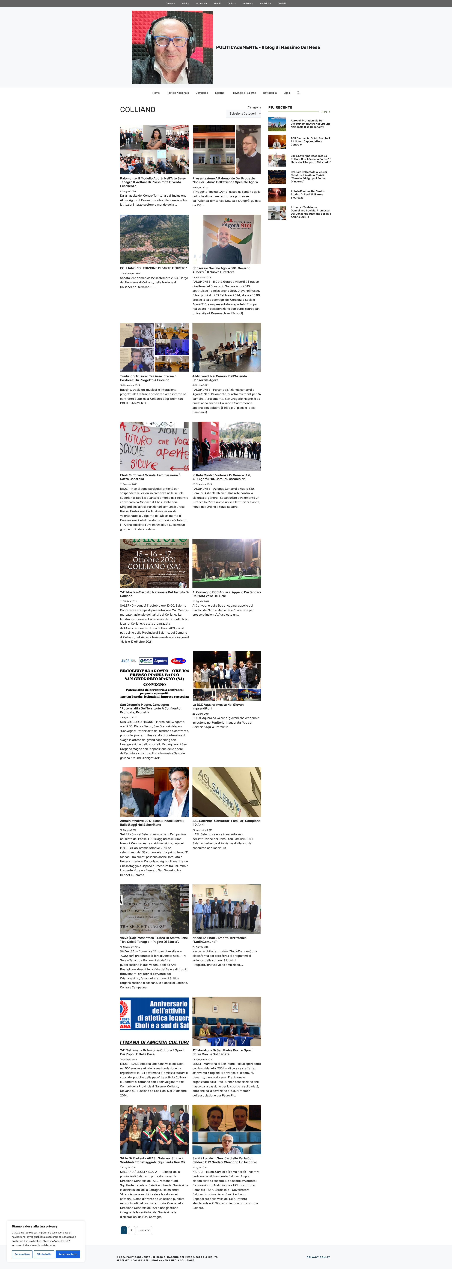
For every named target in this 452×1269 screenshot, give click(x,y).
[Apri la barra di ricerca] (298, 93)
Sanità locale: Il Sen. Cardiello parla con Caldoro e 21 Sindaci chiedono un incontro (224, 1160)
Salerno (219, 92)
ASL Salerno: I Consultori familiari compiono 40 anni (226, 823)
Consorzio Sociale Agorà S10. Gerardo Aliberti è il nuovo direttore (221, 270)
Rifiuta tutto (44, 1254)
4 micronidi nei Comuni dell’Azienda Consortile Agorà (219, 378)
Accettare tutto (67, 1254)
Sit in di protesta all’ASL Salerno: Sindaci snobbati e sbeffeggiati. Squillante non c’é (152, 1160)
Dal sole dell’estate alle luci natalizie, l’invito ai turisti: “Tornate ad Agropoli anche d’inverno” (309, 176)
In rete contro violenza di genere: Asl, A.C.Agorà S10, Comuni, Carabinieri (221, 477)
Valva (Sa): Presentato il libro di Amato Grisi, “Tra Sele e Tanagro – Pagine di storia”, (154, 940)
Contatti (282, 3)
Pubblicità (265, 3)
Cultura (232, 3)
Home (156, 92)
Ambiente (248, 3)
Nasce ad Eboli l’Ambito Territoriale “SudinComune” (219, 940)
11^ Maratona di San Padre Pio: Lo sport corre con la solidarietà (222, 1052)
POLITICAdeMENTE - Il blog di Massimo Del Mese (268, 47)
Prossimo (144, 1230)
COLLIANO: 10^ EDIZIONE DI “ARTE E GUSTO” (153, 268)
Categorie (254, 107)
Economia (201, 3)
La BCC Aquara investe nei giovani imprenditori (218, 707)
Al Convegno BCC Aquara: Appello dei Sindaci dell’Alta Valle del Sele (226, 594)
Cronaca (170, 3)
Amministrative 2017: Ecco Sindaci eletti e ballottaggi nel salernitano (152, 823)
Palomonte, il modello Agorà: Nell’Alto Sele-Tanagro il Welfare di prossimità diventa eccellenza (153, 182)
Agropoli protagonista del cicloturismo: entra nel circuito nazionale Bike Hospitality (311, 124)
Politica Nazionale (178, 92)
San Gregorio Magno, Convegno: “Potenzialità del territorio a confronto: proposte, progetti (150, 708)
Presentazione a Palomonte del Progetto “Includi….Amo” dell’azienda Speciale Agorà (225, 180)
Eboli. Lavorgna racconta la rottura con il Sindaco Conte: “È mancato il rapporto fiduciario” (311, 159)
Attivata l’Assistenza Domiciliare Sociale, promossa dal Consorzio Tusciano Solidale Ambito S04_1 (311, 212)
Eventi (217, 3)
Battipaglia (270, 92)
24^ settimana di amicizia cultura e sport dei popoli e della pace (152, 1052)
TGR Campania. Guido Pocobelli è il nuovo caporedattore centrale (311, 141)
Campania (202, 92)
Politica (185, 3)
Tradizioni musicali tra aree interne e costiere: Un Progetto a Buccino (148, 378)
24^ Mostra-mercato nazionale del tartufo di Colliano (154, 594)
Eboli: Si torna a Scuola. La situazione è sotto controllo (150, 477)
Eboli (287, 92)
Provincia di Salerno (243, 92)
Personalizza (22, 1254)
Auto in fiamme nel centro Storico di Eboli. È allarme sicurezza (308, 194)
